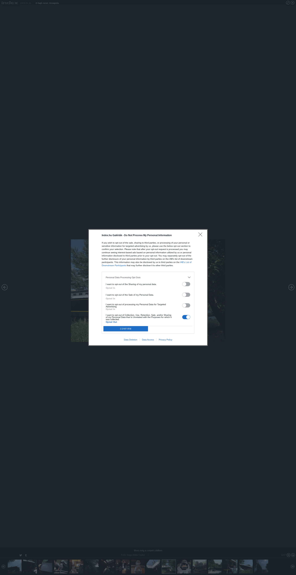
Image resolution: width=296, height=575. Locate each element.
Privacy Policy (165, 339)
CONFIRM (126, 329)
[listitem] (148, 277)
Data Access (148, 339)
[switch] (186, 284)
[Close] (201, 235)
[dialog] (148, 287)
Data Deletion (130, 339)
